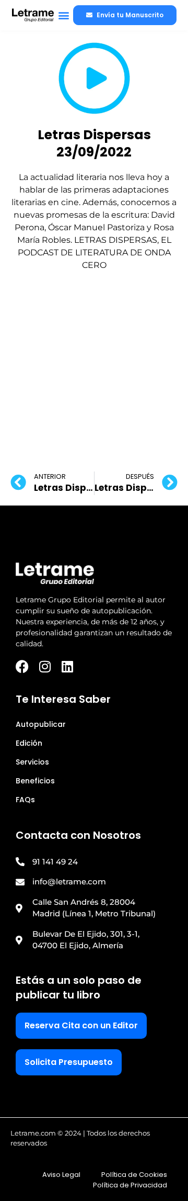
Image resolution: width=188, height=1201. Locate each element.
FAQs (25, 799)
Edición (29, 743)
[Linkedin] (67, 666)
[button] (63, 15)
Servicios (32, 762)
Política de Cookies (134, 1175)
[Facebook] (22, 666)
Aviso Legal (61, 1175)
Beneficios (35, 781)
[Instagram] (44, 666)
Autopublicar (41, 724)
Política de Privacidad (130, 1185)
